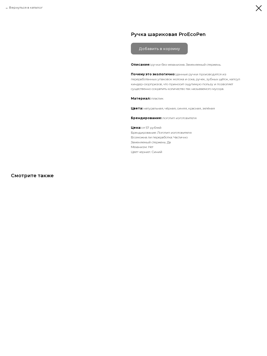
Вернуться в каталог (26, 7)
